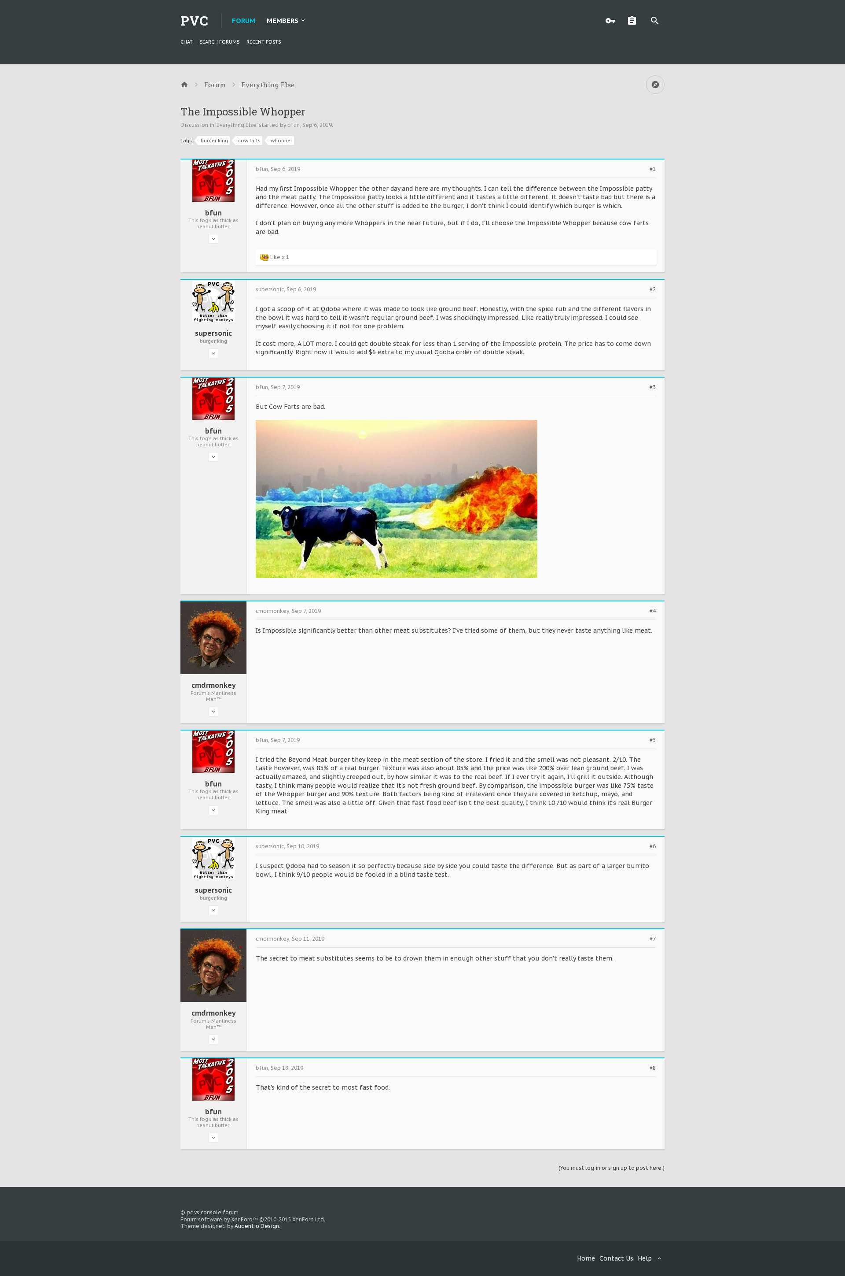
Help (645, 1258)
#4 (653, 611)
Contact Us (616, 1258)
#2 (653, 289)
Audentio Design (257, 1226)
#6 (653, 846)
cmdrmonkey (213, 685)
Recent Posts (263, 42)
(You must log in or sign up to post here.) (611, 1168)
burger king (214, 140)
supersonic (213, 333)
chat (186, 42)
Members (282, 20)
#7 (653, 939)
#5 (653, 740)
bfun (293, 125)
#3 (653, 387)
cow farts (249, 140)
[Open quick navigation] (655, 84)
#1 (653, 169)
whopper (281, 140)
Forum (243, 20)
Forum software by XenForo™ (252, 1219)
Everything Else (237, 125)
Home (586, 1258)
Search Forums (219, 42)
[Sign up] (634, 20)
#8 (653, 1068)
